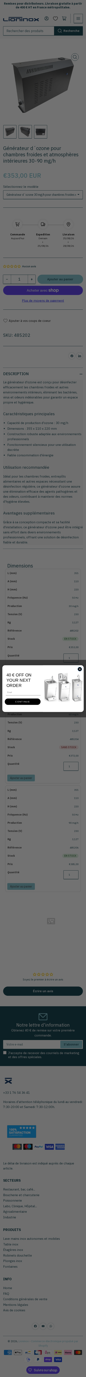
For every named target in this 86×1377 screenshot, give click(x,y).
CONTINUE (22, 701)
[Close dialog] (80, 669)
